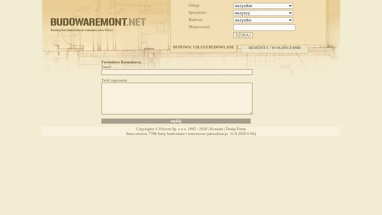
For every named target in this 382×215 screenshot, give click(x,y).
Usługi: (195, 5)
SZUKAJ (243, 35)
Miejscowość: (200, 26)
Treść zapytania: (114, 80)
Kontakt (216, 129)
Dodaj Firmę (236, 129)
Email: (106, 66)
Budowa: (196, 19)
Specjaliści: (198, 12)
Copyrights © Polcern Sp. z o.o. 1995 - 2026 (171, 129)
